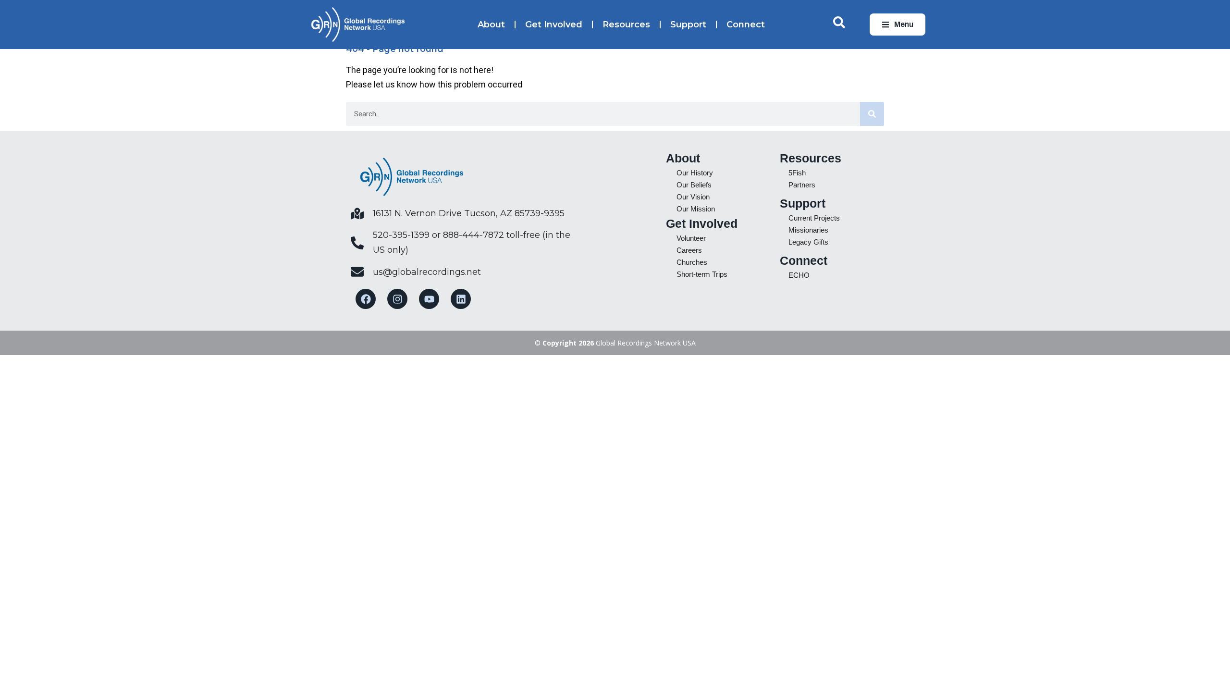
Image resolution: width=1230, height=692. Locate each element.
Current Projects (814, 218)
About (491, 24)
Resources (626, 24)
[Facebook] (366, 299)
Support (688, 24)
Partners (801, 185)
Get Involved (553, 24)
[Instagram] (397, 299)
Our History (694, 173)
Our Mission (695, 209)
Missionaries (808, 230)
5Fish (797, 173)
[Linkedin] (461, 299)
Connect (745, 24)
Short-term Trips (701, 274)
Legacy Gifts (808, 242)
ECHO (799, 275)
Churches (691, 262)
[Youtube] (429, 299)
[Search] (872, 114)
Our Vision (693, 197)
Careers (689, 250)
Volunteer (691, 238)
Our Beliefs (694, 185)
